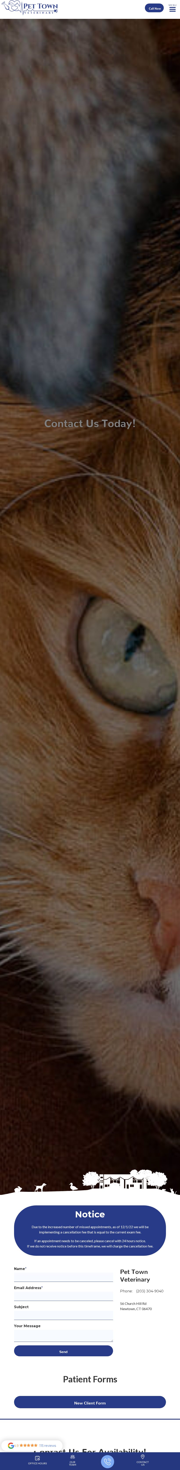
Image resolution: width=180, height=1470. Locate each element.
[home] (30, 7)
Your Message (27, 1326)
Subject (21, 1307)
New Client (90, 1402)
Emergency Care (71, 21)
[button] (172, 8)
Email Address (28, 1288)
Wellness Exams (109, 21)
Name (20, 1269)
